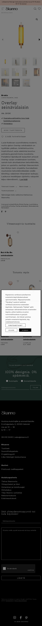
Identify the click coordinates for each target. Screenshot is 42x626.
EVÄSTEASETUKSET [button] (15, 325)
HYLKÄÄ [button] (11, 330)
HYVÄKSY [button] (25, 330)
